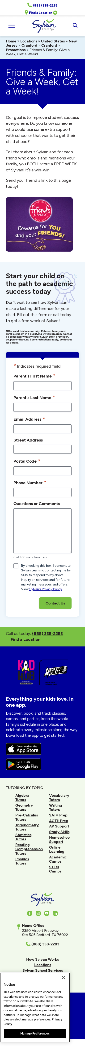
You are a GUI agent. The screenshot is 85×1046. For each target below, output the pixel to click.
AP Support (59, 826)
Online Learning (56, 849)
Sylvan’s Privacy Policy (45, 589)
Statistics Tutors (23, 837)
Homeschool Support (60, 839)
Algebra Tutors (22, 797)
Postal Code (26, 461)
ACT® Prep (58, 821)
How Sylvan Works (42, 959)
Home (11, 41)
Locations (28, 41)
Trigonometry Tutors (27, 827)
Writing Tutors (55, 807)
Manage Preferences (34, 1033)
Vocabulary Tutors (59, 797)
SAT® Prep (58, 815)
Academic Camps (58, 859)
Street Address (28, 440)
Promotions (16, 50)
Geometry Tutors (24, 807)
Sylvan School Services (42, 970)
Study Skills (59, 832)
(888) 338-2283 (47, 633)
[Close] (63, 977)
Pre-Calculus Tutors (26, 817)
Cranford (29, 45)
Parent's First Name (34, 376)
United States (53, 41)
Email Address (29, 419)
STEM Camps (55, 869)
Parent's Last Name (34, 397)
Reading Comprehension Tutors (29, 849)
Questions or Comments (36, 503)
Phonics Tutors (22, 861)
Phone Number (29, 482)
